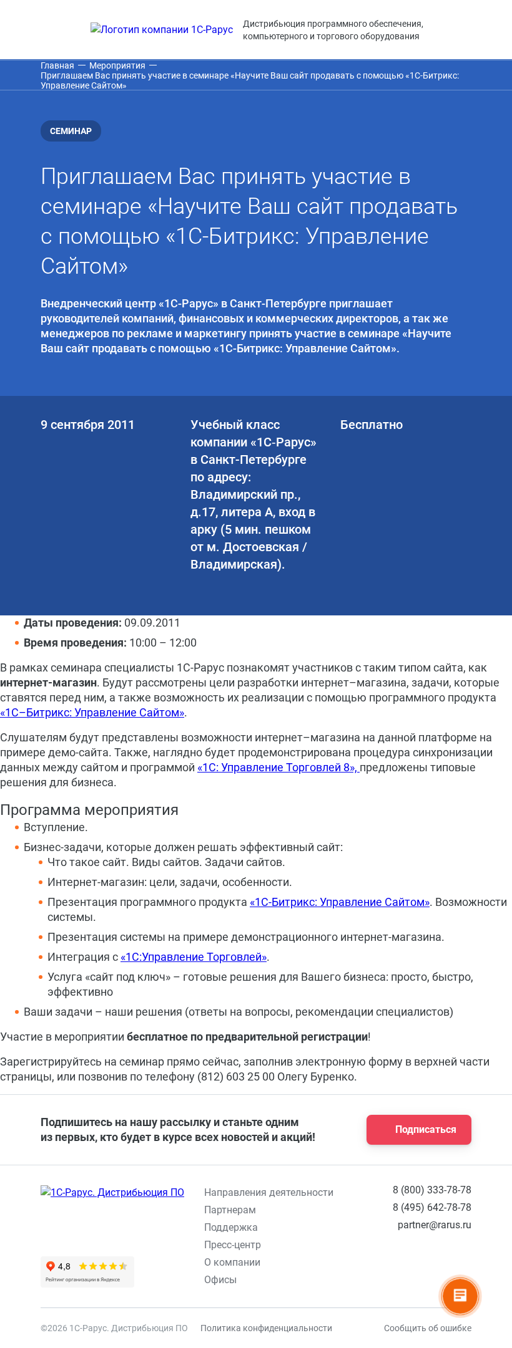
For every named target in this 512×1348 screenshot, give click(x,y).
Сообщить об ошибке (427, 1328)
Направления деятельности (268, 1192)
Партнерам (230, 1210)
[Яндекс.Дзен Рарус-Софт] (401, 1275)
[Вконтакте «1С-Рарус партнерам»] (286, 1275)
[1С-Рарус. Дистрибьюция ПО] (112, 1192)
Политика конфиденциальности (266, 1328)
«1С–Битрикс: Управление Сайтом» (92, 712)
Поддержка (231, 1227)
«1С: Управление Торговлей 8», (278, 767)
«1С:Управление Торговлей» (194, 956)
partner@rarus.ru (434, 1225)
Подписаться (425, 1129)
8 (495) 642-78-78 (432, 1207)
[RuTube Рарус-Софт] (372, 1275)
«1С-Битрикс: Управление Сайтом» (340, 901)
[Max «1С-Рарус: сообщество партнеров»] (344, 1275)
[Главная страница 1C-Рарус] (162, 29)
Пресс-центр (232, 1245)
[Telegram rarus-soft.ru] (315, 1275)
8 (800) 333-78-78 (432, 1190)
